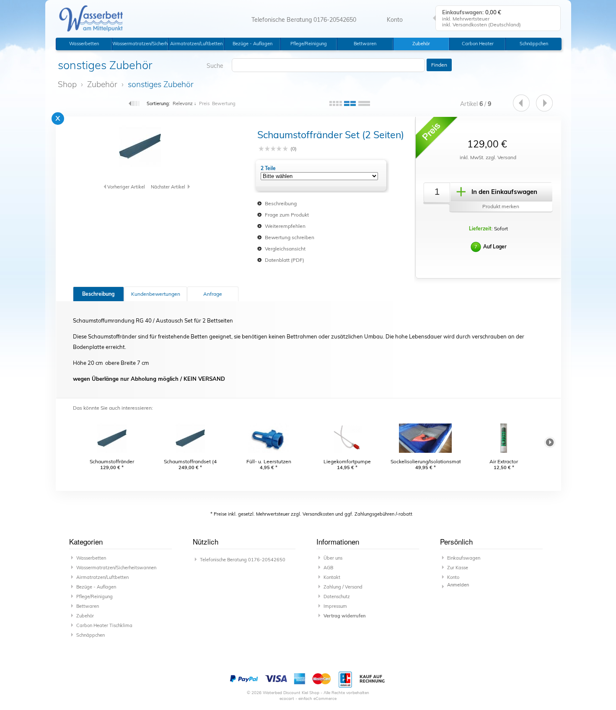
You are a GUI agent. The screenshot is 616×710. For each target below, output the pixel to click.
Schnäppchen (534, 43)
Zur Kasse (457, 568)
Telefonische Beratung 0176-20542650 (303, 19)
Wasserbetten (84, 43)
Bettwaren (365, 43)
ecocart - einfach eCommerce (308, 698)
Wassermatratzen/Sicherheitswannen (140, 43)
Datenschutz (337, 596)
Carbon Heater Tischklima (478, 45)
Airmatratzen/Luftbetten (196, 43)
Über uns (333, 558)
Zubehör (421, 43)
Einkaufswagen (463, 558)
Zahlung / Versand (343, 587)
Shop (67, 84)
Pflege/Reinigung (308, 43)
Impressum (335, 606)
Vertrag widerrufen (345, 616)
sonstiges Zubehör (161, 84)
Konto (453, 577)
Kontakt (332, 577)
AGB (328, 568)
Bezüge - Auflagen (252, 43)
